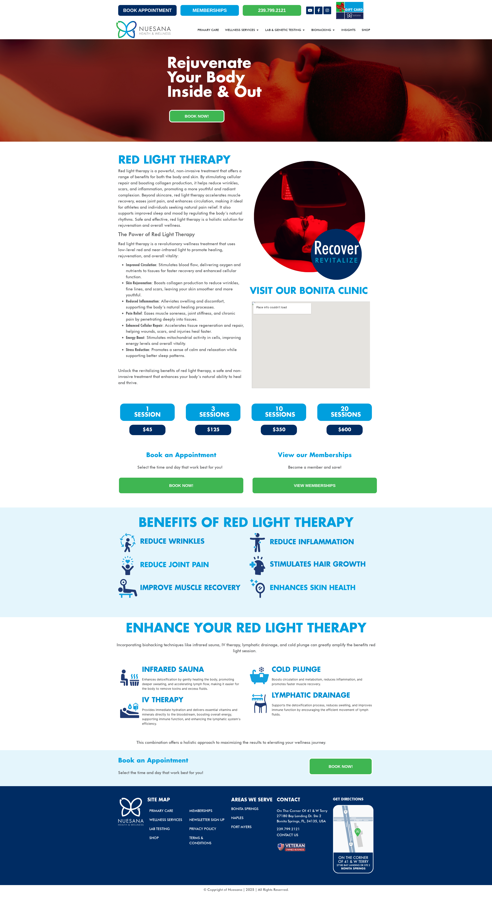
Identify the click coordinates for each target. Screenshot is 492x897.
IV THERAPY (162, 700)
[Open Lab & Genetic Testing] (303, 30)
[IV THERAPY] (129, 710)
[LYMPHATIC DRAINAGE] (259, 703)
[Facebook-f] (318, 10)
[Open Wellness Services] (257, 30)
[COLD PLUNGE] (259, 675)
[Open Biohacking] (333, 30)
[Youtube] (310, 10)
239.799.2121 (288, 829)
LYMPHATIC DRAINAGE (311, 695)
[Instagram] (327, 10)
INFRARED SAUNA (173, 670)
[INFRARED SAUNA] (129, 677)
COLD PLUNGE (296, 670)
